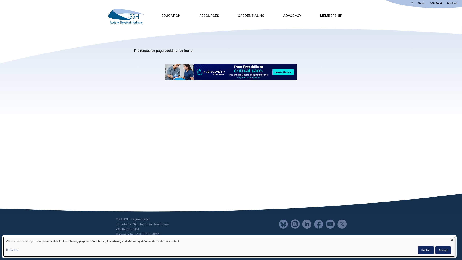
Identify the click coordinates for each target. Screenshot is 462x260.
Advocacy (292, 16)
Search (413, 4)
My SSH (452, 3)
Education (171, 16)
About (421, 3)
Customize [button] (12, 250)
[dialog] (229, 246)
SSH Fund (436, 3)
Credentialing (251, 16)
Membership (331, 16)
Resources (209, 16)
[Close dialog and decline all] (452, 239)
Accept (443, 250)
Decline (425, 250)
